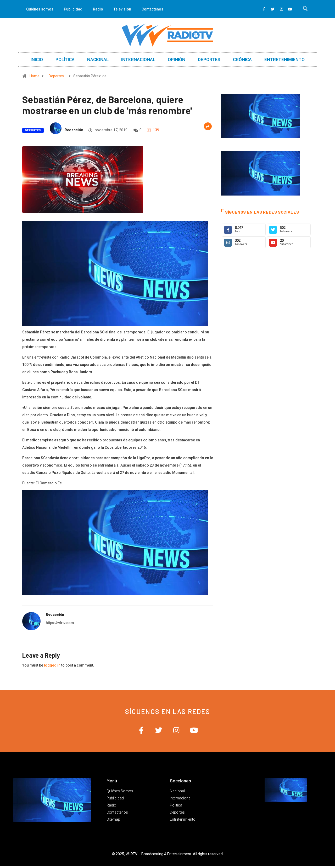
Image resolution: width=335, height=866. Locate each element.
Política (65, 59)
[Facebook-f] (264, 9)
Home (35, 76)
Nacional (98, 59)
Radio (98, 9)
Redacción (74, 130)
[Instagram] (281, 9)
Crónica (242, 59)
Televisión (122, 9)
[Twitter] (272, 9)
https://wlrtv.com (60, 623)
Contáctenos (152, 9)
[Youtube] (290, 9)
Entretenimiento (284, 59)
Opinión (176, 59)
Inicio (37, 59)
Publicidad (73, 9)
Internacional (138, 59)
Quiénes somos (39, 9)
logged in (52, 665)
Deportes (209, 59)
